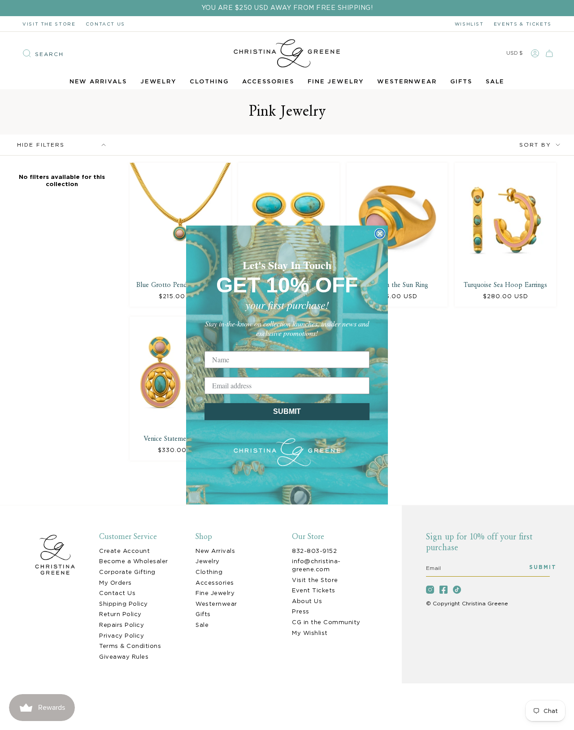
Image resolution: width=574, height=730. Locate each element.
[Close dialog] (379, 233)
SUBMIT (287, 411)
